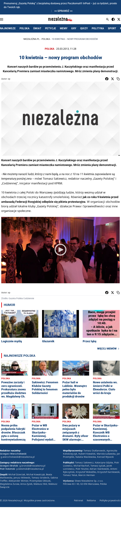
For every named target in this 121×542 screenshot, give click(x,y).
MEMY (64, 28)
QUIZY (84, 28)
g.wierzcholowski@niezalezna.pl (18, 456)
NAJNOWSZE (8, 28)
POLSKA (24, 28)
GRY (73, 28)
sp (9, 79)
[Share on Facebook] (106, 78)
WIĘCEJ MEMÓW (107, 348)
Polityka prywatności (110, 500)
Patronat (78, 500)
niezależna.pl (31, 39)
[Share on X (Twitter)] (112, 78)
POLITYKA (98, 28)
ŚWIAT (37, 28)
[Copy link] (118, 78)
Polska (46, 39)
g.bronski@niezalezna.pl (32, 465)
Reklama (91, 500)
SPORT (112, 28)
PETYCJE (50, 28)
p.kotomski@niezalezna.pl (30, 468)
